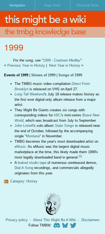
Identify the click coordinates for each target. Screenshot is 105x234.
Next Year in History (64, 65)
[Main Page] (52, 19)
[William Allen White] (52, 204)
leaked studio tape (32, 163)
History (31, 181)
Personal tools (88, 5)
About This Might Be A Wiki (54, 220)
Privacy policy (17, 220)
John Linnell (24, 126)
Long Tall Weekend (29, 94)
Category (17, 181)
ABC (57, 115)
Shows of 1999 (43, 75)
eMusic (20, 147)
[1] (80, 156)
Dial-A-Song (24, 168)
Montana (33, 136)
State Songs (64, 126)
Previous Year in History (26, 65)
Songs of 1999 (70, 75)
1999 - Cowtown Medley (61, 60)
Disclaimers (90, 220)
